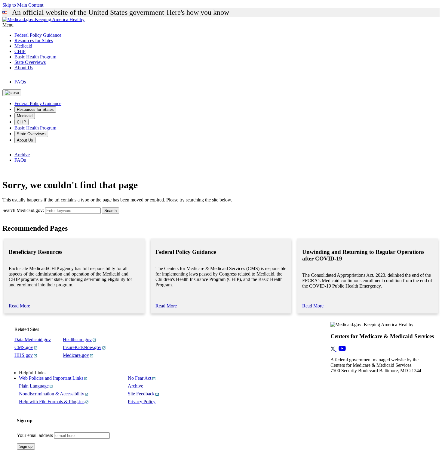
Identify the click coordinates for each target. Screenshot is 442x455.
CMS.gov (23, 347)
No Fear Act (139, 378)
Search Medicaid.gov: (23, 210)
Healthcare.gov (77, 339)
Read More (19, 305)
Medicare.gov (76, 355)
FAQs (20, 81)
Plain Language (34, 385)
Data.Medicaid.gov (32, 339)
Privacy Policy (141, 401)
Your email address (35, 435)
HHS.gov (23, 355)
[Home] (43, 19)
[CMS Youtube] (342, 349)
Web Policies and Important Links (51, 378)
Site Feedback (141, 393)
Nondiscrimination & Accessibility (51, 393)
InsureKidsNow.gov (82, 347)
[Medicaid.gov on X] (333, 349)
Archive (22, 154)
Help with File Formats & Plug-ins (51, 401)
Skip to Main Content (22, 5)
